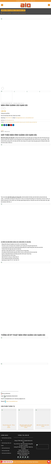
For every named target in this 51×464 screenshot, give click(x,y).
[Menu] (2, 5)
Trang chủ (4, 13)
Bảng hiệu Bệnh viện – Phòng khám (9, 426)
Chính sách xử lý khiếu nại (6, 453)
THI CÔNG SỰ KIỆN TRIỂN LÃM (6, 103)
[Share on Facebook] (4, 125)
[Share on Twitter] (7, 125)
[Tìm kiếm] (49, 5)
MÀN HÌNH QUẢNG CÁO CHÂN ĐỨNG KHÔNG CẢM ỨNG (26, 426)
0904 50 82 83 (9, 117)
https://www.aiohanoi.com (11, 401)
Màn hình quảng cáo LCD (18, 103)
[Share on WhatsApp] (2, 125)
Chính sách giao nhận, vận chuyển (6, 444)
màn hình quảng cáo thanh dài (31, 122)
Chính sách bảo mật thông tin (6, 439)
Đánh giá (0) (7, 131)
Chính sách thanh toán (6, 448)
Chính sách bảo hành (5, 450)
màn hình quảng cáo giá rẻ (21, 122)
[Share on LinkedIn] (13, 125)
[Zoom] (2, 88)
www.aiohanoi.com (30, 117)
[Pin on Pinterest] (11, 125)
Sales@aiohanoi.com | (20, 117)
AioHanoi (14, 122)
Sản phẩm (9, 13)
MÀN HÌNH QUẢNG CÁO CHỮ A (43, 425)
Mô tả (2, 131)
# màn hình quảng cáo (8, 122)
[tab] (2, 131)
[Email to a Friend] (9, 125)
